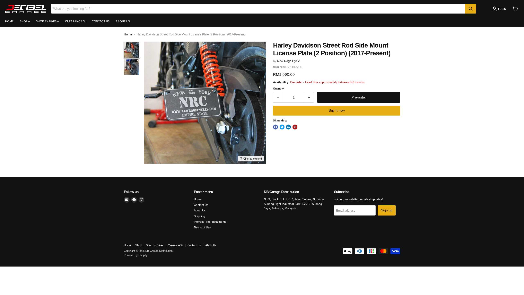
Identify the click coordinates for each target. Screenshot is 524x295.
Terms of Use (202, 227)
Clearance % (75, 21)
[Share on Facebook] (275, 127)
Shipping (199, 216)
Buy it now (337, 110)
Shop (24, 21)
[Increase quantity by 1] (309, 97)
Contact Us (101, 21)
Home (9, 21)
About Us (123, 21)
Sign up (386, 210)
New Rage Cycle (288, 61)
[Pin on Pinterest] (294, 127)
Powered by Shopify (136, 255)
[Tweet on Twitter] (282, 127)
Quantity (278, 88)
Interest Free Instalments (210, 221)
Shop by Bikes (46, 21)
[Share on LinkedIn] (288, 127)
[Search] (470, 9)
